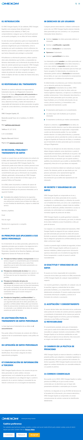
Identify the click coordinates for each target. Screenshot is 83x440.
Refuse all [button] (21, 435)
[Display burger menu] (79, 3)
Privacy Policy (30, 430)
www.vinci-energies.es (16, 143)
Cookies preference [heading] (12, 424)
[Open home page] (10, 4)
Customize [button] (9, 435)
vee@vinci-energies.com (12, 125)
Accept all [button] (34, 435)
